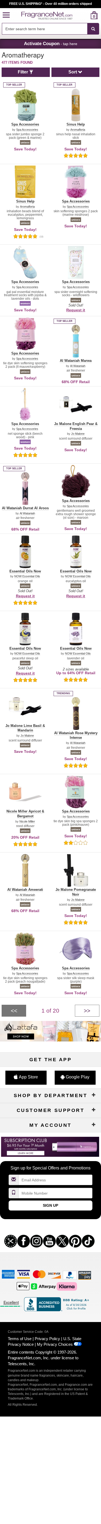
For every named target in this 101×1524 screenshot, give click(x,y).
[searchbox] (44, 29)
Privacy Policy (47, 1338)
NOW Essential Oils (27, 576)
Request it (75, 310)
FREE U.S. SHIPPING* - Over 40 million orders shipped (50, 4)
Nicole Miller (27, 821)
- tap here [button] (50, 43)
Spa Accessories (27, 129)
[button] (6, 15)
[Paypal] (70, 1275)
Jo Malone (78, 433)
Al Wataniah (77, 366)
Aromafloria (77, 129)
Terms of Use (20, 1338)
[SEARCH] (93, 29)
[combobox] (50, 29)
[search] (85, 15)
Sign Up (50, 1205)
